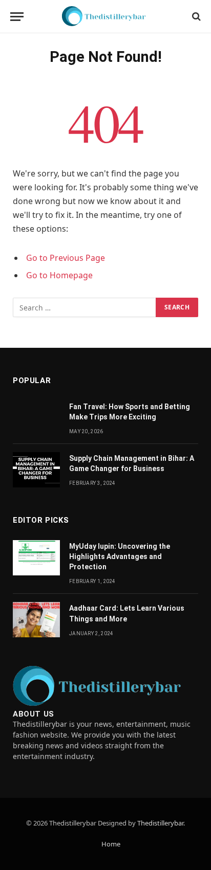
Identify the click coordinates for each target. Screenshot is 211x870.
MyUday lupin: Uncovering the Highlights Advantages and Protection (119, 556)
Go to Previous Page (65, 257)
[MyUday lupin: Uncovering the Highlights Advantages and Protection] (36, 557)
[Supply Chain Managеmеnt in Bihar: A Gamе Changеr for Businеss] (36, 469)
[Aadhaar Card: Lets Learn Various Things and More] (36, 619)
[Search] (195, 16)
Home (110, 844)
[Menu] (17, 16)
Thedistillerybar (160, 823)
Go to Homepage (59, 275)
